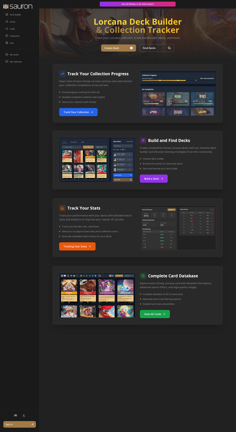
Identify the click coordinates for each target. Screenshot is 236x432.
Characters (15, 36)
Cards (12, 29)
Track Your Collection (76, 112)
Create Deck (111, 48)
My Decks (14, 54)
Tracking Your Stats (75, 246)
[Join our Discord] (16, 415)
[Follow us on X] (24, 416)
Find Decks (149, 48)
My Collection (16, 61)
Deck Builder (15, 14)
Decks (12, 21)
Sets (12, 43)
